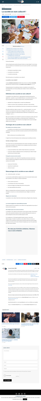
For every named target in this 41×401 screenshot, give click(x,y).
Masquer (22, 46)
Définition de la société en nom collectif (14, 48)
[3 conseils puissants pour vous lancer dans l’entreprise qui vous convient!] (30, 317)
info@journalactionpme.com (13, 298)
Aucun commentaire (21, 14)
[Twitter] (3, 51)
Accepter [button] (24, 399)
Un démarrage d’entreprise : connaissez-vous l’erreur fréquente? (10, 340)
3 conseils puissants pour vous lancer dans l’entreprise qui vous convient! (29, 324)
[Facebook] (3, 49)
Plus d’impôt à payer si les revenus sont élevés (17, 58)
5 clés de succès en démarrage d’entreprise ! (11, 324)
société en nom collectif (22, 259)
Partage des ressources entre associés (16, 52)
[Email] (3, 59)
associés (3, 259)
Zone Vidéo (10, 285)
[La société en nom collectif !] (20, 31)
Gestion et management (35, 276)
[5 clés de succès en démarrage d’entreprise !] (11, 317)
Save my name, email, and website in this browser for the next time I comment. (17, 371)
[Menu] (3, 2)
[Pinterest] (3, 57)
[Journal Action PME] (20, 2)
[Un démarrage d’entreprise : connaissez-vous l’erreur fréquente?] (11, 333)
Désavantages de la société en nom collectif (15, 54)
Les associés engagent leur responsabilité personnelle (19, 57)
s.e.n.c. (15, 259)
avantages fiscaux (10, 259)
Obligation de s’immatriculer (14, 55)
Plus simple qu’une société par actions (16, 51)
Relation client (33, 275)
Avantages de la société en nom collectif (14, 49)
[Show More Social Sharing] (26, 17)
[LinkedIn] (3, 54)
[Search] (36, 2)
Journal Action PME (8, 14)
